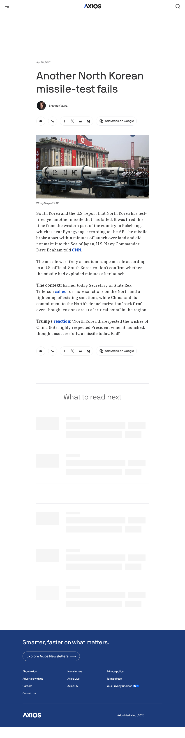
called (61, 292)
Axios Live (73, 678)
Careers (27, 686)
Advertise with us (33, 678)
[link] (40, 121)
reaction (61, 322)
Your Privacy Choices (119, 686)
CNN (76, 250)
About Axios (30, 671)
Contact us (29, 693)
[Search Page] (177, 6)
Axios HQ (72, 686)
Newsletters (74, 671)
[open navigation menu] (7, 6)
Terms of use (114, 678)
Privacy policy (115, 671)
